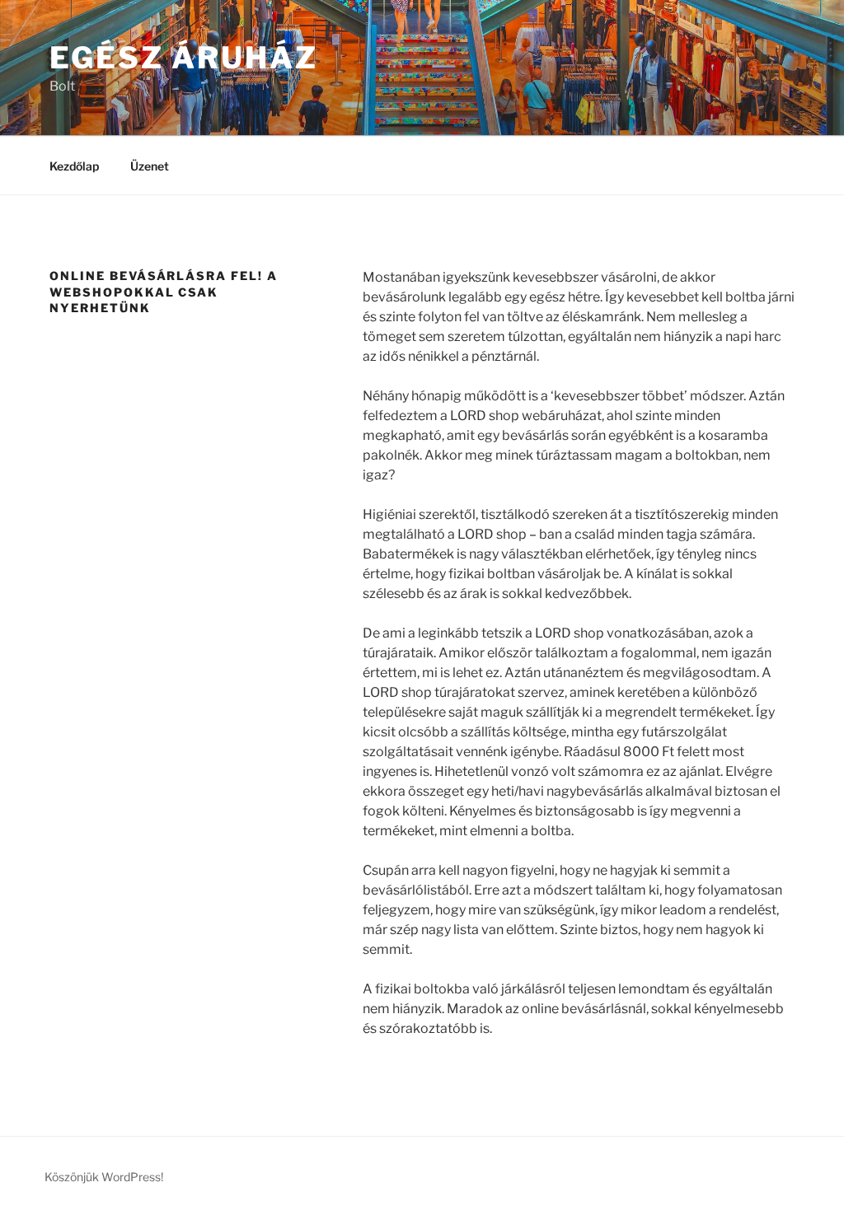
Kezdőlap (74, 166)
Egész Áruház (183, 58)
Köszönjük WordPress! (104, 1177)
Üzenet (149, 166)
